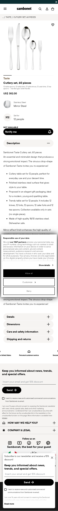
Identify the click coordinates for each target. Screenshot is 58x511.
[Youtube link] (19, 443)
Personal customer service (29, 355)
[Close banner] (56, 2)
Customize (27, 282)
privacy (4, 418)
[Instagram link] (10, 443)
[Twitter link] (38, 443)
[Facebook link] (29, 443)
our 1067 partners (18, 242)
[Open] (39, 9)
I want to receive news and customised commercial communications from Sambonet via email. (30, 399)
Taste (8, 17)
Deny (29, 290)
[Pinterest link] (48, 443)
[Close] (52, 458)
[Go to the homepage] (24, 8)
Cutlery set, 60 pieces (25, 17)
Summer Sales (7, 1)
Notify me (11, 132)
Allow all (29, 273)
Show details (44, 265)
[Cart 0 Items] (52, 9)
